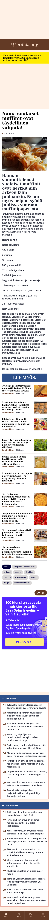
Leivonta (7, 577)
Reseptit (7, 582)
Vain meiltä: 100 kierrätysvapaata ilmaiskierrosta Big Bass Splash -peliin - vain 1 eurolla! (22, 57)
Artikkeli (7, 572)
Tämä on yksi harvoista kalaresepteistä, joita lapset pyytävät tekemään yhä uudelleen (26, 881)
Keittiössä (29, 572)
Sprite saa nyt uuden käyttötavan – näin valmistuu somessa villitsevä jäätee (14, 460)
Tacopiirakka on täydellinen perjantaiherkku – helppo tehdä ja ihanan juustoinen (17, 551)
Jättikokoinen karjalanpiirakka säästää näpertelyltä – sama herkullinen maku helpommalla (16, 499)
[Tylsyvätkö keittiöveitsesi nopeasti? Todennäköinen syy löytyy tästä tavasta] (40, 391)
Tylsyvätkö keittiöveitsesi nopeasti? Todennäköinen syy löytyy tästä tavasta (16, 388)
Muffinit (34, 577)
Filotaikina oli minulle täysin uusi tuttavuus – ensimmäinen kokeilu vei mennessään (16, 423)
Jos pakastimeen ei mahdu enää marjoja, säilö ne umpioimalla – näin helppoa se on (17, 517)
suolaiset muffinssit (22, 582)
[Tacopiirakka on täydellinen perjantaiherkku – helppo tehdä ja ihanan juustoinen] (40, 552)
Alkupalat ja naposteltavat (24, 566)
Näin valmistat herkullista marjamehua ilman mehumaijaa (26, 891)
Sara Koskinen (8, 393)
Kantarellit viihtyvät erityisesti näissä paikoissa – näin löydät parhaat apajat (25, 832)
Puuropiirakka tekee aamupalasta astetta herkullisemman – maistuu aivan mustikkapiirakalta (26, 900)
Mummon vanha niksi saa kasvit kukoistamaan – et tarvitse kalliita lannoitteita (23, 863)
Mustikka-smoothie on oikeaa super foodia (24, 872)
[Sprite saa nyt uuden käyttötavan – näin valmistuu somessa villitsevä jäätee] (40, 462)
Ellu (3, 133)
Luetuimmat (11, 805)
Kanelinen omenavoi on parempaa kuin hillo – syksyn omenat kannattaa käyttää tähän (27, 841)
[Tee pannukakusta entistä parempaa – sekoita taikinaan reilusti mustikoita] (40, 535)
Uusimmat (10, 698)
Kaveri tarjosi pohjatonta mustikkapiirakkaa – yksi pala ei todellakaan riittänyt (16, 444)
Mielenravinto (20, 577)
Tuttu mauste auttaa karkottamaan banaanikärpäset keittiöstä (24, 813)
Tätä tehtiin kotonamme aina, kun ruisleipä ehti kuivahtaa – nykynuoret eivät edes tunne (25, 852)
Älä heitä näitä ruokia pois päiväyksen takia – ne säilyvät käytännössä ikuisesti (17, 477)
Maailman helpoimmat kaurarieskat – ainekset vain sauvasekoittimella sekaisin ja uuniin (15, 406)
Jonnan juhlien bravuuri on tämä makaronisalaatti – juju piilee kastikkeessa (23, 822)
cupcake (18, 572)
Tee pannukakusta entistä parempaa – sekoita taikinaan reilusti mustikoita (16, 534)
